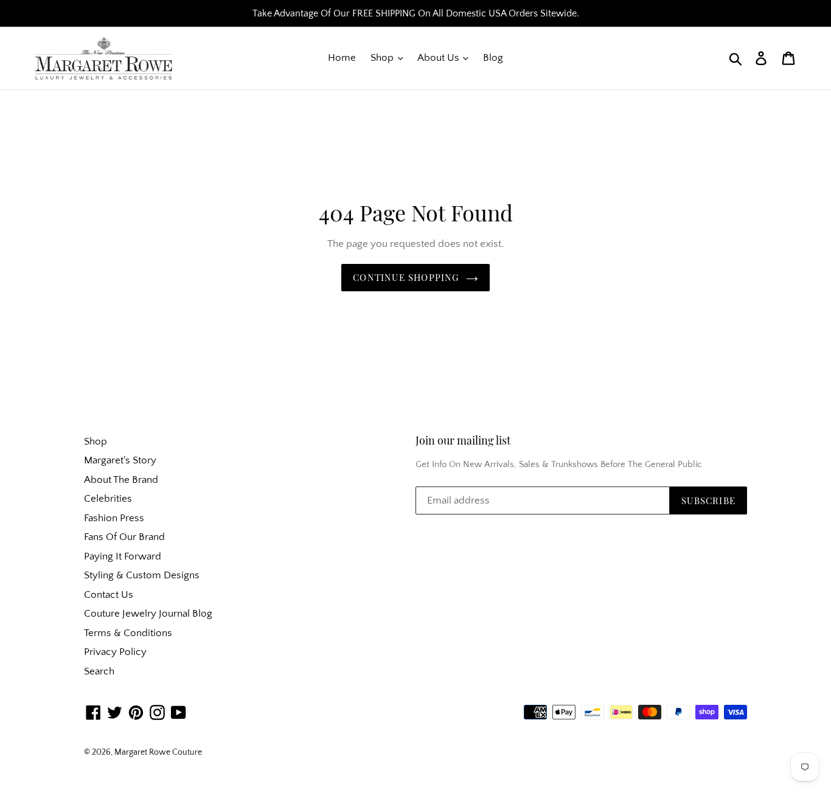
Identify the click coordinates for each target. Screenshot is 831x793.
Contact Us (108, 594)
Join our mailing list (462, 441)
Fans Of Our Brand (124, 537)
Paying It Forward (122, 556)
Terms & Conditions (128, 633)
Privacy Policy (115, 651)
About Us (439, 57)
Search (99, 671)
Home (342, 57)
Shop (383, 57)
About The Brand (121, 479)
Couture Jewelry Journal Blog (148, 613)
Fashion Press (114, 518)
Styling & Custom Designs (142, 575)
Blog (493, 57)
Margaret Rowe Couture (158, 752)
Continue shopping (406, 277)
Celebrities (108, 498)
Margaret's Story (120, 460)
